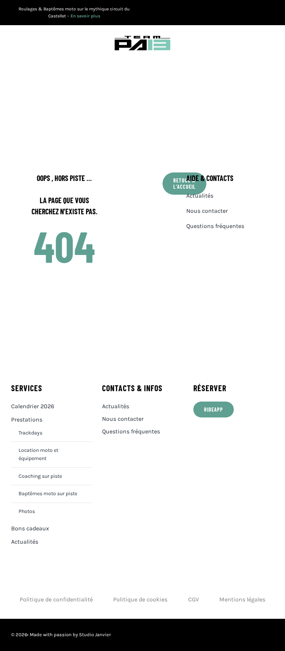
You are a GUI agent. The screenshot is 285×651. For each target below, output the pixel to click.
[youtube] (249, 12)
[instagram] (260, 12)
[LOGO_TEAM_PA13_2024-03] (142, 38)
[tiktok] (272, 12)
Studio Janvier (95, 634)
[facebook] (237, 12)
